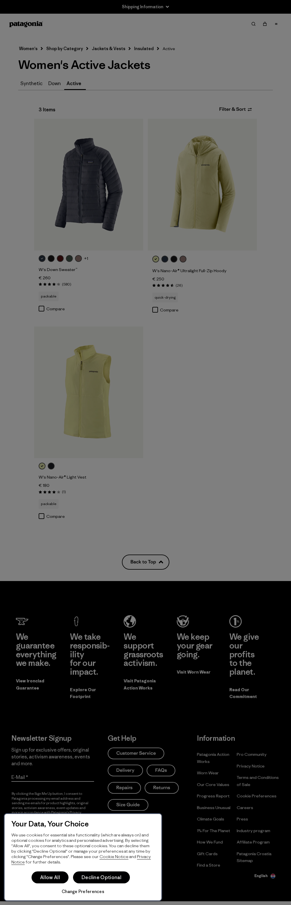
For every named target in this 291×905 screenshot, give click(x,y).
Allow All (50, 877)
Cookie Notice (113, 856)
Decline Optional (101, 877)
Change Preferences (83, 891)
